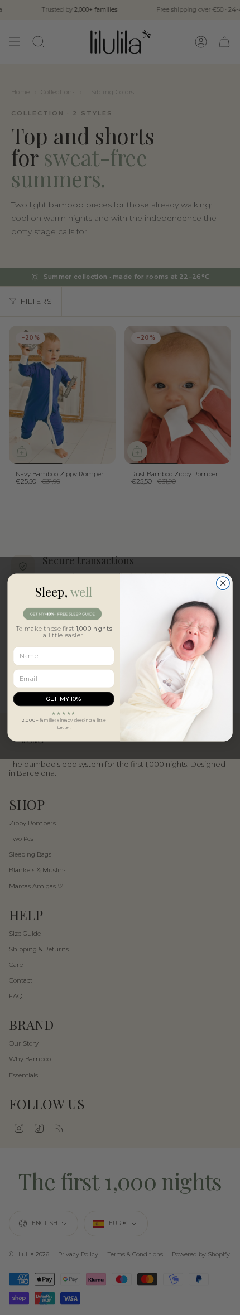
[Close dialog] (223, 583)
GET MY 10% (63, 699)
